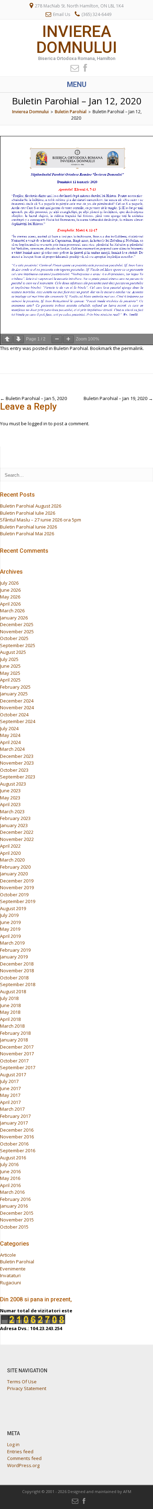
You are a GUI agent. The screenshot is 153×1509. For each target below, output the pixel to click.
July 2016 (9, 1164)
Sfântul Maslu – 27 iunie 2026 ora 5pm (40, 519)
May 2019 (10, 929)
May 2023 (10, 797)
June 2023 (10, 790)
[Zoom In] (68, 339)
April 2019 (10, 936)
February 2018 (15, 1033)
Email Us (61, 14)
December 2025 (16, 624)
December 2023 (16, 756)
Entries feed (20, 1451)
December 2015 (16, 1213)
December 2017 (16, 1047)
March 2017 (12, 1109)
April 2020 (10, 853)
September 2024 (17, 721)
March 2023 (12, 811)
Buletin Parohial (71, 348)
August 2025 (13, 652)
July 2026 (9, 583)
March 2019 (12, 943)
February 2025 (15, 687)
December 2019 (16, 880)
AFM (127, 1491)
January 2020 (14, 873)
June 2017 (10, 1088)
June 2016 (10, 1171)
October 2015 (14, 1227)
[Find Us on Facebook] (83, 67)
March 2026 (12, 610)
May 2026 (10, 597)
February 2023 (15, 818)
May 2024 (10, 735)
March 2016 (12, 1192)
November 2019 (17, 887)
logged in (37, 423)
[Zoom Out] (57, 339)
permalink (132, 348)
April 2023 (10, 804)
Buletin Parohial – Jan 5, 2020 (33, 398)
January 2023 (14, 825)
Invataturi (10, 1275)
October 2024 (14, 714)
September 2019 (17, 901)
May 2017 (10, 1095)
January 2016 (14, 1206)
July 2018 (9, 998)
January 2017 (14, 1123)
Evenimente (13, 1268)
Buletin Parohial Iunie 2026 (28, 527)
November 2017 (17, 1053)
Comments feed (24, 1458)
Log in (13, 1444)
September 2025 (17, 645)
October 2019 (14, 894)
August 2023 (13, 784)
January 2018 (14, 1040)
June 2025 (10, 666)
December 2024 (16, 701)
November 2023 (17, 763)
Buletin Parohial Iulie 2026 (27, 513)
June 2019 (10, 922)
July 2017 (9, 1081)
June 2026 (10, 590)
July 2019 (9, 915)
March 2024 (12, 749)
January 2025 (14, 693)
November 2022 (17, 839)
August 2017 (13, 1074)
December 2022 (16, 832)
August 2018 (13, 991)
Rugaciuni (10, 1282)
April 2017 (10, 1102)
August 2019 (13, 908)
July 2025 (9, 659)
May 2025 (10, 673)
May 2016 (10, 1178)
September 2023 (17, 776)
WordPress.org (23, 1465)
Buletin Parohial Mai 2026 (27, 533)
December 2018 (16, 964)
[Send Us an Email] (72, 67)
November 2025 (17, 631)
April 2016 (10, 1185)
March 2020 (12, 860)
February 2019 (15, 950)
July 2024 (9, 728)
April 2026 (10, 604)
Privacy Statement (26, 1388)
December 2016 (16, 1130)
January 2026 (14, 617)
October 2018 (14, 977)
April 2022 (10, 846)
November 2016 (17, 1136)
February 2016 (15, 1199)
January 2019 (14, 956)
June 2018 (10, 1005)
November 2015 (17, 1220)
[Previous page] (7, 339)
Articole (8, 1255)
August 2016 (13, 1157)
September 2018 (17, 984)
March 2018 (12, 1026)
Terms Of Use (22, 1381)
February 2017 (15, 1116)
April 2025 (10, 680)
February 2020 (15, 867)
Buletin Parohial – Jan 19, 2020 (118, 398)
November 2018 (17, 970)
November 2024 (17, 707)
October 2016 (14, 1144)
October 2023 (14, 770)
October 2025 (14, 638)
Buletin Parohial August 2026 (30, 506)
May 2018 (10, 1012)
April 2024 (10, 742)
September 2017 (17, 1067)
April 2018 (10, 1019)
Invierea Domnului (76, 39)
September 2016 (17, 1150)
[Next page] (18, 339)
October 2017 (14, 1060)
